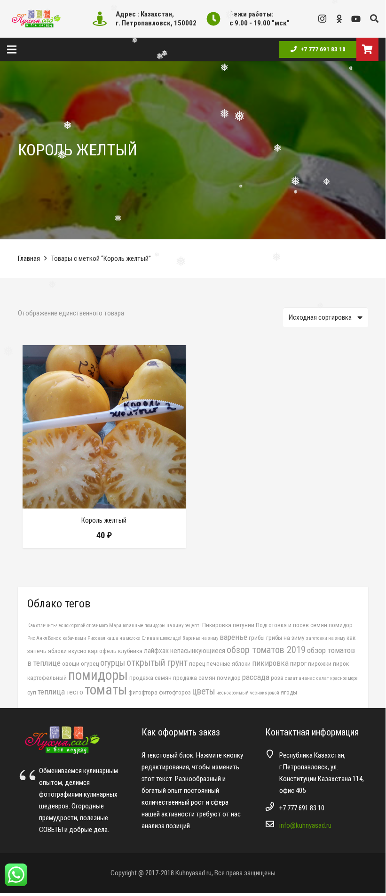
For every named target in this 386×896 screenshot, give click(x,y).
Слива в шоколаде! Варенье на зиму (180, 638)
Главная (29, 258)
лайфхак (156, 650)
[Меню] (11, 49)
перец (197, 663)
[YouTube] (355, 18)
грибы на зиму (285, 637)
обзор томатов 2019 (266, 649)
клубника (130, 650)
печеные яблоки (228, 663)
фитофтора (143, 692)
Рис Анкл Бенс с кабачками (56, 638)
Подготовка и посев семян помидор (304, 625)
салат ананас (300, 678)
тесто (74, 692)
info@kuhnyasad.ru (305, 825)
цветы (203, 691)
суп (31, 692)
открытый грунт (157, 662)
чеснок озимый (233, 693)
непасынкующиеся (197, 650)
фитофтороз (175, 692)
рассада (255, 677)
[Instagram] (322, 18)
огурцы (112, 663)
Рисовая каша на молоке (113, 638)
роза (277, 677)
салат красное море (337, 678)
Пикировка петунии (228, 625)
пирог (298, 663)
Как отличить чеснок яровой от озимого (67, 625)
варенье (233, 637)
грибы (257, 637)
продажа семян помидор (207, 677)
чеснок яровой (264, 693)
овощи (70, 663)
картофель (102, 650)
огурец (90, 663)
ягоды (289, 692)
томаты (106, 690)
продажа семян (150, 677)
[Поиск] (374, 19)
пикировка (270, 663)
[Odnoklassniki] (339, 18)
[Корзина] (367, 49)
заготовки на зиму (325, 638)
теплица (51, 691)
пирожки (319, 663)
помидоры (98, 675)
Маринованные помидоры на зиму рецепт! (155, 625)
